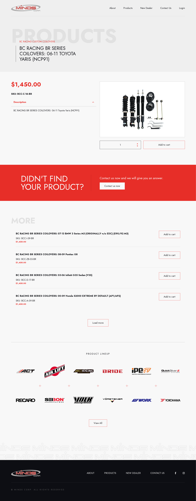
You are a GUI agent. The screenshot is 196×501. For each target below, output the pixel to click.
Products (127, 8)
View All (98, 423)
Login (182, 8)
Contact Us (165, 8)
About (112, 8)
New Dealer (146, 8)
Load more (98, 323)
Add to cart (164, 145)
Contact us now (112, 186)
